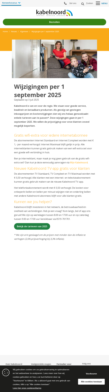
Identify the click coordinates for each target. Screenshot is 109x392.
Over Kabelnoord (14, 364)
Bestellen (54, 22)
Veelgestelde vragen (41, 364)
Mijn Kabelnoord (79, 162)
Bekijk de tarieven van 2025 (32, 226)
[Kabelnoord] (54, 13)
